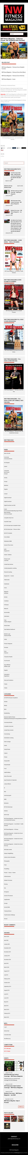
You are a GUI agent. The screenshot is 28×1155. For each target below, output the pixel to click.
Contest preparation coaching (10, 568)
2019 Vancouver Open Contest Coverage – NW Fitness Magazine (16, 202)
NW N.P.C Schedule (8, 533)
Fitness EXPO (7, 760)
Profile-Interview (7, 876)
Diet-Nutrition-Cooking (8, 737)
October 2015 (7, 982)
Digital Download (7, 497)
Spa (5, 888)
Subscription (6, 674)
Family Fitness (7, 749)
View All (21, 1106)
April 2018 (6, 963)
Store (5, 651)
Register (6, 489)
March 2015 (6, 1009)
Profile (5, 639)
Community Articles (8, 458)
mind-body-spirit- (7, 795)
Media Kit (6, 608)
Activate (6, 473)
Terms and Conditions (8, 680)
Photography (6, 861)
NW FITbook (6, 472)
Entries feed (6, 1030)
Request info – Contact (9, 575)
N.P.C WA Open (7, 1048)
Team (5, 620)
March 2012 (6, 1017)
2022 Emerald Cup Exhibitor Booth (8, 186)
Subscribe (3, 94)
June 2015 (6, 998)
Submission (6, 616)
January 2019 (7, 955)
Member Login (7, 633)
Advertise (6, 593)
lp (4, 787)
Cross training (7, 733)
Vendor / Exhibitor (8, 554)
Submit (5, 466)
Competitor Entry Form (8, 517)
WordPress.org (7, 1038)
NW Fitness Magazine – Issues (8, 79)
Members (6, 485)
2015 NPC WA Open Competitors (11, 697)
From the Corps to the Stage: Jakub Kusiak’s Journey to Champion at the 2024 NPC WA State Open (16, 176)
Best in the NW (7, 453)
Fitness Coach (7, 558)
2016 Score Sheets (8, 513)
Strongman (6, 891)
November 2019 (7, 951)
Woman (5, 918)
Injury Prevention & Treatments (10, 780)
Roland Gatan (7, 625)
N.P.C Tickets (7, 1051)
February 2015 (7, 1013)
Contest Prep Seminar (8, 564)
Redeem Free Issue (8, 880)
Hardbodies (6, 583)
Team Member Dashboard (9, 629)
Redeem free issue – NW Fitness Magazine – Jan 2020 (16, 212)
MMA (5, 799)
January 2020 (7, 944)
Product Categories (8, 643)
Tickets (5, 684)
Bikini (5, 709)
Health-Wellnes (7, 772)
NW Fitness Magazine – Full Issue (11, 829)
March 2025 (6, 936)
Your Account (7, 660)
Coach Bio (6, 560)
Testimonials (6, 579)
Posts (5, 864)
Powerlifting (6, 868)
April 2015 (6, 1005)
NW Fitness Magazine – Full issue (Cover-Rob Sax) (13, 75)
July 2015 (6, 994)
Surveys (5, 903)
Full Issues (6, 604)
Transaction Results (8, 656)
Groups (5, 481)
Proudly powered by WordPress (7, 1152)
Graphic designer (7, 621)
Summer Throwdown (8, 895)
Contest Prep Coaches (8, 730)
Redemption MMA (8, 541)
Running (6, 884)
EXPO (5, 549)
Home (5, 587)
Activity (5, 477)
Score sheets (7, 537)
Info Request (6, 462)
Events (5, 509)
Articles (5, 597)
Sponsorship (7, 612)
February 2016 (7, 978)
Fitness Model (7, 764)
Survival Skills (7, 907)
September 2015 (7, 986)
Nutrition (6, 810)
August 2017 (6, 971)
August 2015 (6, 990)
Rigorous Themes (23, 1152)
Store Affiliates (7, 664)
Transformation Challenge (9, 914)
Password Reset (7, 635)
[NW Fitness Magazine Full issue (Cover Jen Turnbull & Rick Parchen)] (12, 120)
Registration (6, 676)
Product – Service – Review (10, 872)
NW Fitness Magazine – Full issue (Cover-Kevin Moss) (14, 72)
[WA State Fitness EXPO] (14, 30)
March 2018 (6, 967)
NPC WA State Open (8, 807)
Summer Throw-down (8, 545)
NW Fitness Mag (9, 440)
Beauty (5, 705)
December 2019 (7, 948)
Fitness (5, 757)
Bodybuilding (7, 713)
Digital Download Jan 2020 (9, 505)
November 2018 (7, 959)
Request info (6, 550)
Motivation (6, 803)
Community (6, 457)
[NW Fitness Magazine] (2, 35)
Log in (5, 1027)
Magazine (6, 591)
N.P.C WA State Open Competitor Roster (12, 525)
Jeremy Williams (7, 783)
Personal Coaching (8, 572)
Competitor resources (8, 726)
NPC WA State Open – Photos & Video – (12, 529)
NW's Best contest (8, 849)
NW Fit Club (6, 814)
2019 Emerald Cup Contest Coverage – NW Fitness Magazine (16, 192)
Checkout (6, 652)
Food (5, 768)
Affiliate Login (7, 666)
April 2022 (6, 940)
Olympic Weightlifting (8, 853)
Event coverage (7, 741)
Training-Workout (7, 911)
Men (5, 791)
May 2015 (6, 1001)
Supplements (7, 899)
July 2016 (6, 974)
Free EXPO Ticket (7, 521)
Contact (5, 493)
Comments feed (7, 1034)
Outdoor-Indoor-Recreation (9, 857)
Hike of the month (8, 776)
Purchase (6, 647)
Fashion (5, 753)
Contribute (6, 600)
